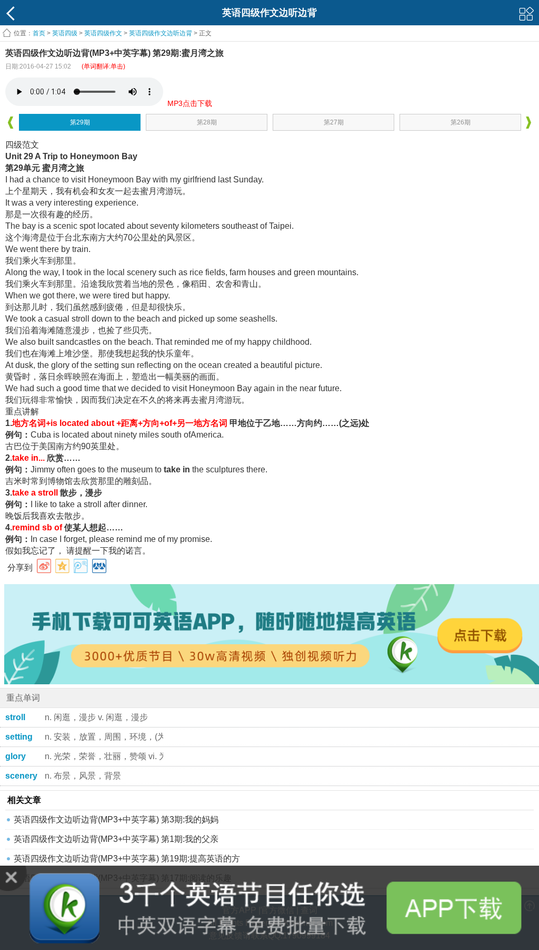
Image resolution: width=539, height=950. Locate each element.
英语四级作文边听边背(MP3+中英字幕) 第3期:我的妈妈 (116, 819)
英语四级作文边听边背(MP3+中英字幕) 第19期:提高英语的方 (127, 858)
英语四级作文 (103, 33)
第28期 (207, 122)
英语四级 (64, 33)
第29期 (80, 122)
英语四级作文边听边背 (160, 33)
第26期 (461, 122)
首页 (39, 33)
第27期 (334, 122)
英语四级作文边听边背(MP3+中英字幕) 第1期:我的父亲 (116, 839)
